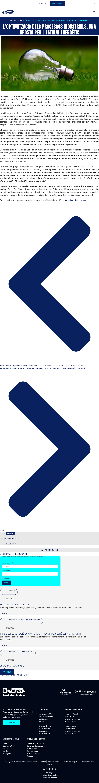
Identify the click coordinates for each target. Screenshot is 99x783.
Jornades (12, 651)
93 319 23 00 (44, 721)
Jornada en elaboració (12, 665)
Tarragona (7, 754)
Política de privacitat (50, 775)
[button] (57, 3)
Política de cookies (49, 778)
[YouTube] (49, 769)
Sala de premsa (33, 751)
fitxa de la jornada (78, 200)
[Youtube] (49, 550)
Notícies (18, 20)
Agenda (30, 756)
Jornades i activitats (16, 619)
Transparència (33, 748)
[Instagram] (46, 550)
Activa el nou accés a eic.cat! (15, 604)
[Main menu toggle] (94, 12)
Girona (5, 748)
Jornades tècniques (33, 619)
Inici (11, 20)
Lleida (5, 751)
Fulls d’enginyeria (34, 754)
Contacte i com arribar (36, 743)
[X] (57, 550)
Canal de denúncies (35, 746)
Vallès (5, 743)
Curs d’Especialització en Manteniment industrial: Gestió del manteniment (40, 633)
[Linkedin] (42, 550)
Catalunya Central (10, 746)
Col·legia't (41, 3)
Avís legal (49, 773)
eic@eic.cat (43, 719)
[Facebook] (53, 550)
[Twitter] (55, 769)
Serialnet (71, 762)
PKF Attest (63, 762)
